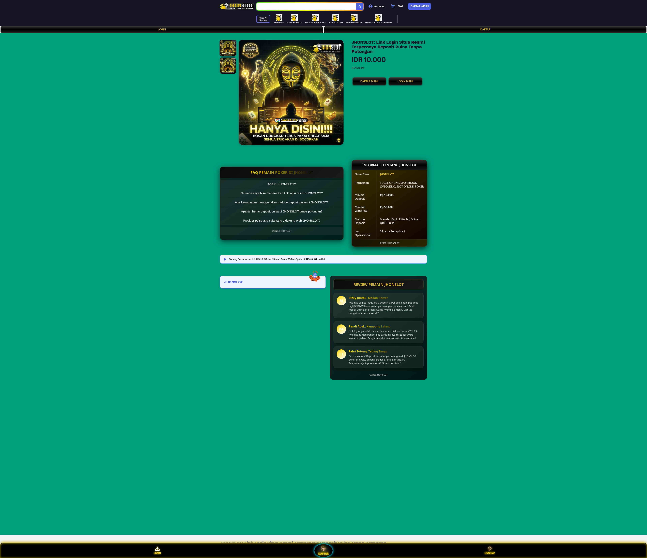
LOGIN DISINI (405, 81)
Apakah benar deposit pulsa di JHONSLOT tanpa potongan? (281, 211)
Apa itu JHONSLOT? (282, 184)
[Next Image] (341, 93)
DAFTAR (485, 29)
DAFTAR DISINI (369, 81)
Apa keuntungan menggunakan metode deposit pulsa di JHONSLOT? (282, 202)
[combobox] (306, 6)
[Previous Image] (241, 93)
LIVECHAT (490, 553)
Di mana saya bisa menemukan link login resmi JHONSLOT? (282, 193)
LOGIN (162, 29)
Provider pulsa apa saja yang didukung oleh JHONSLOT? (281, 220)
